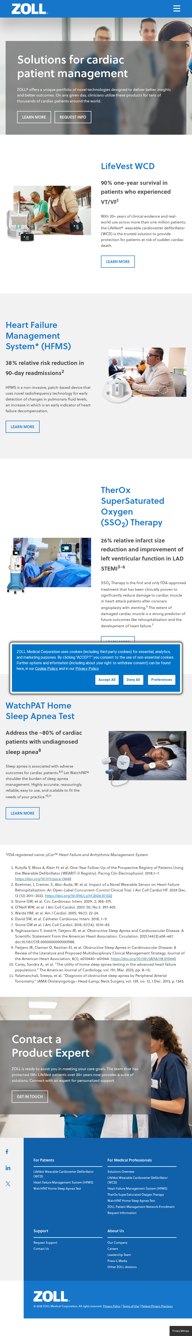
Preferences (161, 680)
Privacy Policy (111, 1306)
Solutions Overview (120, 1171)
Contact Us (41, 1249)
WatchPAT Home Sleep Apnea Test (57, 1188)
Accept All (107, 680)
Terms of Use (131, 1306)
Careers (112, 1249)
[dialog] (96, 668)
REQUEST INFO (73, 117)
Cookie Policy (46, 668)
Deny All (133, 680)
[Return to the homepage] (30, 8)
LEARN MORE (118, 261)
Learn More (34, 117)
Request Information (122, 1213)
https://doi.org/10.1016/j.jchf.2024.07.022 (78, 895)
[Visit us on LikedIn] (8, 1168)
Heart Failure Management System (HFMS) (63, 1182)
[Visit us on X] (8, 1185)
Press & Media (117, 1261)
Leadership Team (119, 1255)
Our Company (117, 1242)
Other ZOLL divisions (122, 1267)
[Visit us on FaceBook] (7, 1152)
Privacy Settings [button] (180, 1331)
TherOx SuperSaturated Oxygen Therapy (135, 1194)
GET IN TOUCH (30, 1096)
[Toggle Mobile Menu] (176, 9)
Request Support (45, 1242)
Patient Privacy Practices (157, 1306)
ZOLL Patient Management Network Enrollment (141, 1207)
